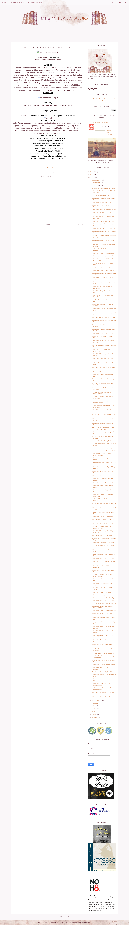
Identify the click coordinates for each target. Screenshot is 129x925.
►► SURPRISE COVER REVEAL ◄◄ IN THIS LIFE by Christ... (104, 428)
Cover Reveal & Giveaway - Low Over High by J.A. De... (104, 314)
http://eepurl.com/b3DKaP (52, 143)
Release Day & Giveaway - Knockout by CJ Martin (103, 419)
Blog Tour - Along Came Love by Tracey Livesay (103, 520)
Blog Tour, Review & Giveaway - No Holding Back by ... (102, 689)
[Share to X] (42, 167)
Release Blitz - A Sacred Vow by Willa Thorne (102, 584)
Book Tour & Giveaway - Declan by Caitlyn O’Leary (103, 415)
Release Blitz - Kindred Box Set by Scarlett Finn (103, 562)
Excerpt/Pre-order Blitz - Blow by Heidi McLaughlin (103, 406)
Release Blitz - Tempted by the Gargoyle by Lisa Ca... (103, 292)
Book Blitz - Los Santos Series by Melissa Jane (103, 513)
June (94, 709)
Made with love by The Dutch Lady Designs (73, 922)
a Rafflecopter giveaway (48, 111)
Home (4, 2)
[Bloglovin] (107, 98)
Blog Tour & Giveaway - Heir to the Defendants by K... (101, 527)
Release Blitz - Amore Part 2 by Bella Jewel (103, 543)
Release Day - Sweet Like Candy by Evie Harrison (103, 225)
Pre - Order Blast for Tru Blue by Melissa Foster (103, 300)
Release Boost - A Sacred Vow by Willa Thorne (102, 278)
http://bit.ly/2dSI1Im (57, 159)
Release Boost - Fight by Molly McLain (102, 697)
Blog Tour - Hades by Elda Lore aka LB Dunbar (102, 363)
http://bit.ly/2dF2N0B (52, 151)
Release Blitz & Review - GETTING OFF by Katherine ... (104, 218)
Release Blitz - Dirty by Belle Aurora (101, 202)
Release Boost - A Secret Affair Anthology (103, 598)
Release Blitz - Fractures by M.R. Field (102, 483)
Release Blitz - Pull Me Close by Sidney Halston (102, 479)
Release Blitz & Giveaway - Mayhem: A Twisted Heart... (102, 296)
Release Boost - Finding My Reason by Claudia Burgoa (102, 424)
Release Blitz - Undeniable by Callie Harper (103, 559)
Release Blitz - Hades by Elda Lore (101, 595)
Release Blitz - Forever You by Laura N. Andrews (102, 645)
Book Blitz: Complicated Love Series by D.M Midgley (104, 555)
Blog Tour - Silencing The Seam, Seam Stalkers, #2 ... (102, 500)
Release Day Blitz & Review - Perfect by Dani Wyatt (102, 350)
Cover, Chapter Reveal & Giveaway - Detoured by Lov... (102, 402)
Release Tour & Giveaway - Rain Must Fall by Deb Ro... (103, 305)
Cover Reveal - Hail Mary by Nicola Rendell (104, 195)
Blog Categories (34, 2)
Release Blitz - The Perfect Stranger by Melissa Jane (102, 495)
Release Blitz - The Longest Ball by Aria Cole (104, 610)
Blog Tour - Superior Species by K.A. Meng (103, 317)
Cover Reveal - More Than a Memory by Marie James (103, 341)
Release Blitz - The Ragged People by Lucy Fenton (103, 199)
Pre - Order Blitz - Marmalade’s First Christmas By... (102, 649)
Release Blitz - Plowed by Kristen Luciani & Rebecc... (103, 206)
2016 (92, 178)
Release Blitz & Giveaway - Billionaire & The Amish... (104, 274)
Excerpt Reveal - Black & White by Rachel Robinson (103, 661)
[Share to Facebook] (45, 167)
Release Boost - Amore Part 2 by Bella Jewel (103, 270)
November (96, 183)
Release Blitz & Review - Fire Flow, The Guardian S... (103, 627)
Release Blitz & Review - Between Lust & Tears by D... (103, 241)
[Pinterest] (96, 98)
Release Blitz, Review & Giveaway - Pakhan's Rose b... (101, 454)
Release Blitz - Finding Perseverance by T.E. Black (104, 375)
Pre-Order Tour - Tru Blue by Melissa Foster (104, 441)
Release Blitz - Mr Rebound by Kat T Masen (104, 228)
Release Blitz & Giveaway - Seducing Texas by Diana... (103, 355)
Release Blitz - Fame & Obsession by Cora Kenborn (103, 491)
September (96, 700)
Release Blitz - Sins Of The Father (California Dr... (101, 684)
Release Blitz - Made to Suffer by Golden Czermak (103, 571)
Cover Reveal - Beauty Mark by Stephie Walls (102, 264)
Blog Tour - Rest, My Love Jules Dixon (102, 535)
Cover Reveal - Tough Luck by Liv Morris (103, 188)
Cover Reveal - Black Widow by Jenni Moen (104, 210)
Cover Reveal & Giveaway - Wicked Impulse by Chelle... (102, 371)
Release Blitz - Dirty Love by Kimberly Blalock (102, 472)
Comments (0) (71, 167)
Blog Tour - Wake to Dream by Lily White (103, 367)
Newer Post (17, 224)
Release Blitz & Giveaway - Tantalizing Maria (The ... (102, 532)
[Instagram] (100, 98)
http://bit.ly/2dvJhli (58, 154)
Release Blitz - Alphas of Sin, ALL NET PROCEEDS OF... (102, 607)
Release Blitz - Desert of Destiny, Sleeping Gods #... (103, 283)
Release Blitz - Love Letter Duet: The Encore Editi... (104, 680)
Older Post (79, 224)
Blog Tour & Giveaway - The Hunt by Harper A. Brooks (102, 575)
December (96, 180)
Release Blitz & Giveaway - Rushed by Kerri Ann (104, 309)
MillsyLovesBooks (99, 125)
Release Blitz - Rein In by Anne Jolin (101, 476)
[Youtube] (102, 101)
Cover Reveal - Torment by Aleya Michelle (103, 672)
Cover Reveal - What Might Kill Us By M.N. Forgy (104, 539)
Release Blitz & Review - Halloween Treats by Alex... (103, 632)
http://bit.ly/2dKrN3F (52, 146)
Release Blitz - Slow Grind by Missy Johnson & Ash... (104, 550)
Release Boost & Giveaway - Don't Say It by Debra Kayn (103, 359)
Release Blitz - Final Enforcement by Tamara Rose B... (104, 330)
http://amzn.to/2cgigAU (57, 156)
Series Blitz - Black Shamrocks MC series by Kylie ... (104, 504)
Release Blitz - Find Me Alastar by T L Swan (104, 221)
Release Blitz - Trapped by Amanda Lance (103, 253)
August (95, 703)
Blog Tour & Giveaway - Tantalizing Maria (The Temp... (103, 397)
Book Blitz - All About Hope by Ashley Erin (103, 268)
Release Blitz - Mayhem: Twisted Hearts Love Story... (103, 287)
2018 (92, 172)
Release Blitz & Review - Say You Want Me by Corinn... (103, 191)
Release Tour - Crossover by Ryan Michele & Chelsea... (104, 321)
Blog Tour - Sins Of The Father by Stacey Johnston (103, 250)
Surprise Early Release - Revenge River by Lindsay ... (103, 623)
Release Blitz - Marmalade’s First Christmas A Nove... (104, 411)
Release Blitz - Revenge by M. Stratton (102, 517)
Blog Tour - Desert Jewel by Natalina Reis (103, 653)
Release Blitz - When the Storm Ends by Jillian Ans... (103, 580)
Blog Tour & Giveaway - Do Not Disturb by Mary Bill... (104, 236)
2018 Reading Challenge (101, 122)
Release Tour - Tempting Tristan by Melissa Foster (104, 618)
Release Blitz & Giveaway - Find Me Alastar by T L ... (104, 232)
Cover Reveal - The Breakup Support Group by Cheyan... (104, 388)
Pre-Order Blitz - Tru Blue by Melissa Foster (104, 451)
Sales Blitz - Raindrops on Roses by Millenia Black (104, 346)
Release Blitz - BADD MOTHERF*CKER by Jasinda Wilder (104, 259)
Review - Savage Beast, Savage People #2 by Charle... (104, 463)
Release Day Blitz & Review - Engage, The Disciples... (103, 337)
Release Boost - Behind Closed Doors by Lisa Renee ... (104, 675)
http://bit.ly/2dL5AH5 (57, 138)
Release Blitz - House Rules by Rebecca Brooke (102, 640)
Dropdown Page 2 (16, 2)
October (95, 186)
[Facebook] (90, 98)
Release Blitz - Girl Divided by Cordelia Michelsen (102, 213)
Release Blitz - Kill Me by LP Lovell (101, 592)
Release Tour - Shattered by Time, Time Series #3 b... (103, 636)
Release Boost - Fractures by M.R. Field (102, 256)
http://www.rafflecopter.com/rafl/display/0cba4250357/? (53, 116)
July (94, 706)
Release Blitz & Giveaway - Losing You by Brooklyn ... (103, 433)
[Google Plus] (104, 98)
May (94, 712)
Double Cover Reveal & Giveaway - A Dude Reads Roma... (104, 325)
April (94, 714)
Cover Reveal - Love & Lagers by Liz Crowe (104, 603)
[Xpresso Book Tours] (102, 857)
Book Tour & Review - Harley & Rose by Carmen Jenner (103, 656)
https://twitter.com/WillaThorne (51, 148)
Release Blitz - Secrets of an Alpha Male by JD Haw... (103, 467)
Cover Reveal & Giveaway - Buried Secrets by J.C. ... (103, 245)
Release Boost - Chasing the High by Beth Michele (103, 668)
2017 (92, 175)
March (95, 717)
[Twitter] (93, 98)
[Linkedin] (114, 98)
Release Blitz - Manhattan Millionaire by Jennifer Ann (103, 566)
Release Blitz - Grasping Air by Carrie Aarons (102, 614)
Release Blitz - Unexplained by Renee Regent (104, 524)
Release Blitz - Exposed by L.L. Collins (102, 333)
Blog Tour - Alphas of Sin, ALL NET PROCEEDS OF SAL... (102, 393)
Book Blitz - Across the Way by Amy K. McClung (102, 437)
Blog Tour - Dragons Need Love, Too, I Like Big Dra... (104, 444)
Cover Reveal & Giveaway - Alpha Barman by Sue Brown (103, 384)
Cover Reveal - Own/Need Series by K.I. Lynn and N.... (103, 546)
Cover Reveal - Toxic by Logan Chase (102, 448)
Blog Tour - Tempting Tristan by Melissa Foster (103, 693)
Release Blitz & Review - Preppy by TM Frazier (102, 459)
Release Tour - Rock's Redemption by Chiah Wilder (104, 508)
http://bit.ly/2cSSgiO (58, 141)
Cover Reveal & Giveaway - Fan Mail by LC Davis (104, 379)
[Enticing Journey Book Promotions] (102, 834)
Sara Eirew (54, 57)
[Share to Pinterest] (47, 167)
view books (110, 134)
